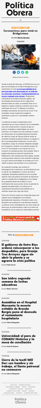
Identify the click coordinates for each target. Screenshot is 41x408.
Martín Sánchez (24, 38)
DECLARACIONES (9, 393)
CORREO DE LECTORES (13, 391)
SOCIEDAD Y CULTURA (16, 389)
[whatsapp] (26, 72)
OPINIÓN (19, 393)
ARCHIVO (31, 391)
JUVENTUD (28, 389)
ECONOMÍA (31, 387)
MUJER (24, 387)
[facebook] (14, 72)
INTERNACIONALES (25, 385)
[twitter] (18, 72)
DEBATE (24, 391)
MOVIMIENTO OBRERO (20, 27)
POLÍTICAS (13, 385)
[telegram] (22, 72)
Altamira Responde (30, 393)
